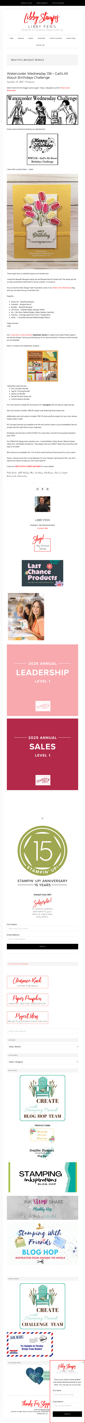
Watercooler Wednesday (62, 288)
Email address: (13, 935)
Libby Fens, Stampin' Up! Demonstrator (42, 22)
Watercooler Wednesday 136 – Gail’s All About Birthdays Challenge (37, 75)
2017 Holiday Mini (26, 472)
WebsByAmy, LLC (42, 1414)
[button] (49, 43)
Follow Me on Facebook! (18, 964)
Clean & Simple (60, 472)
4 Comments (30, 82)
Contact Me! (42, 528)
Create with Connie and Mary (21, 335)
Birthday (39, 472)
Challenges (48, 472)
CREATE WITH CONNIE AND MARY (28, 466)
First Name (12, 924)
